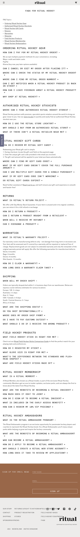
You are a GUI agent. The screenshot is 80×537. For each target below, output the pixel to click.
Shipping (8, 36)
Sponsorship (8, 520)
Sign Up (55, 491)
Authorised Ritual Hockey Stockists (18, 26)
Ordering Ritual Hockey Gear (15, 23)
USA (9, 529)
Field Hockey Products (13, 38)
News (16, 520)
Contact (6, 512)
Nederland (17, 529)
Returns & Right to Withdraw (27, 509)
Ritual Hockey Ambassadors (15, 43)
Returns (8, 31)
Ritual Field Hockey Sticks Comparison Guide (31, 341)
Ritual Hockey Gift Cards (14, 28)
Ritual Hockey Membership (15, 41)
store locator (29, 117)
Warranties (9, 33)
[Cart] (76, 2)
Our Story (7, 509)
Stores (17, 516)
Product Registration (24, 512)
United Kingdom (31, 529)
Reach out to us (29, 185)
